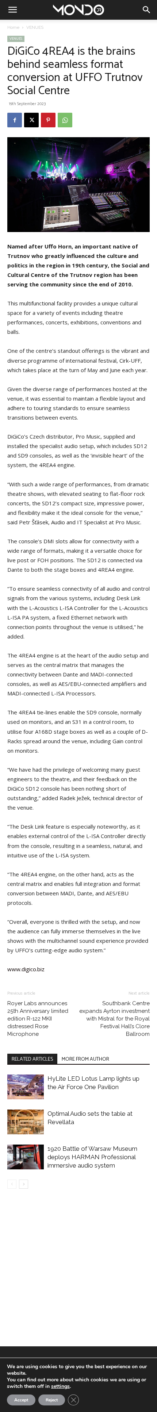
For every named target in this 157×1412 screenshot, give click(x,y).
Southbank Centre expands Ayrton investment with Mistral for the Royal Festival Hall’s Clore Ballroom (114, 1018)
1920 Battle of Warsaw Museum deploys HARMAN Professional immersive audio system (92, 1157)
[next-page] (23, 1184)
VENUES (34, 27)
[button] (12, 10)
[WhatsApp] (65, 120)
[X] (31, 120)
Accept (21, 1400)
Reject (52, 1400)
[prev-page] (11, 1184)
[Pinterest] (48, 120)
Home (13, 27)
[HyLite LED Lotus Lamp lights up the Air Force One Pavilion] (25, 1087)
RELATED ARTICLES (32, 1059)
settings (60, 1386)
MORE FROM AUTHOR (85, 1059)
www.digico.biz (26, 969)
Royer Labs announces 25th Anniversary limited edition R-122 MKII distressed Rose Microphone (37, 1018)
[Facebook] (14, 120)
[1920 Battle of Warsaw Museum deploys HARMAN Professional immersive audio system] (25, 1157)
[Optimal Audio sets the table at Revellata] (25, 1122)
